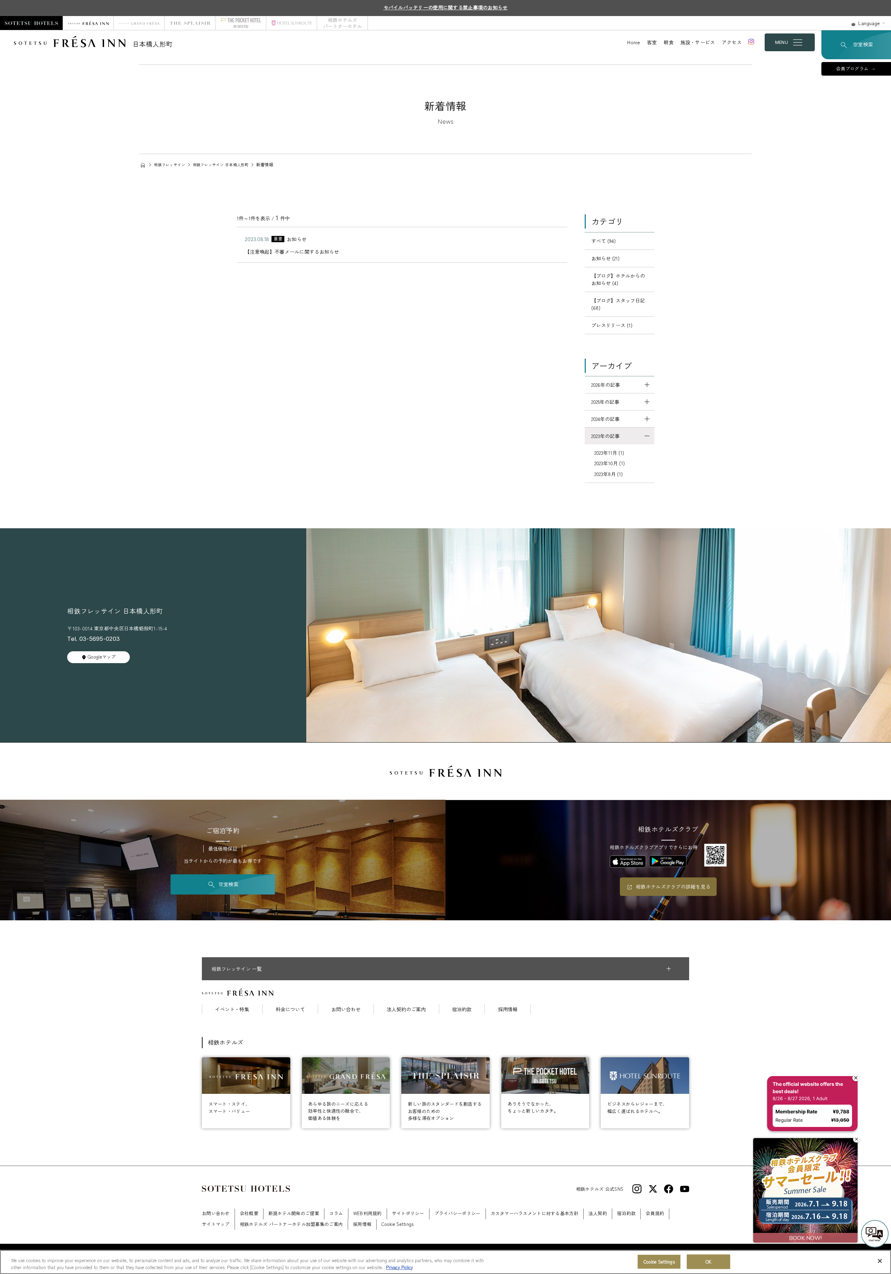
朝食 (669, 42)
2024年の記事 (605, 418)
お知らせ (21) (605, 258)
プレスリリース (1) (611, 325)
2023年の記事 (605, 435)
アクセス (732, 42)
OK (708, 1261)
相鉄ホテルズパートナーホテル (342, 23)
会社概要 (249, 1213)
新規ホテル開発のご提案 (293, 1213)
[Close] (880, 1261)
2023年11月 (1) (609, 452)
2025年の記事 (605, 401)
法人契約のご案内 (406, 1009)
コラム (336, 1213)
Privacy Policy (399, 1267)
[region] (445, 1262)
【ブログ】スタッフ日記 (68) (618, 304)
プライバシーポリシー (457, 1213)
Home (633, 42)
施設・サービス (697, 42)
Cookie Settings (659, 1261)
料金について (290, 1009)
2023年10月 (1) (609, 463)
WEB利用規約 (367, 1213)
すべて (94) (603, 240)
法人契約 (598, 1213)
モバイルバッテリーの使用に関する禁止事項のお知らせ (446, 7)
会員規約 (655, 1213)
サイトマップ (216, 1224)
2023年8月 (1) (608, 473)
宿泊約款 (462, 1009)
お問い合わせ (346, 1009)
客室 (652, 42)
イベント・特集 (232, 1009)
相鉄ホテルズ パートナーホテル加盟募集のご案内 (291, 1224)
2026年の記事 (605, 384)
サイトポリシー (408, 1213)
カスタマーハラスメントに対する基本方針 (534, 1213)
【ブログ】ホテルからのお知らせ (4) (618, 279)
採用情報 (508, 1009)
